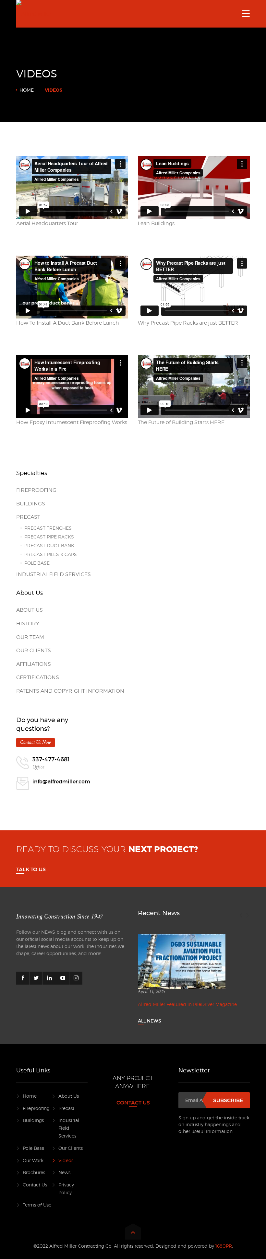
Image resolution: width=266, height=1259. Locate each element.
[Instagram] (75, 978)
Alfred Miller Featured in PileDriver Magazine (187, 1004)
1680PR (223, 1246)
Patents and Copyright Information (70, 691)
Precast (28, 517)
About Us (29, 610)
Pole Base (37, 563)
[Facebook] (22, 978)
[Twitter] (36, 978)
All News (149, 1021)
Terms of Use (37, 1204)
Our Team (30, 637)
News (64, 1172)
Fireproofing (36, 490)
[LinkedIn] (49, 978)
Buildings (30, 504)
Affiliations (33, 664)
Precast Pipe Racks (49, 536)
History (27, 623)
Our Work (33, 1160)
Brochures (34, 1172)
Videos (65, 1160)
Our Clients (33, 650)
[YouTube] (62, 978)
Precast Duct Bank (49, 545)
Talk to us (31, 869)
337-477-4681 (51, 759)
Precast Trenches (48, 528)
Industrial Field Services (53, 574)
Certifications (37, 677)
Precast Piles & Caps (50, 554)
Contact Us (35, 1184)
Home (26, 90)
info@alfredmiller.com (61, 781)
